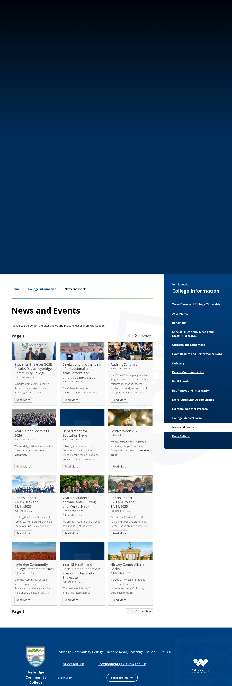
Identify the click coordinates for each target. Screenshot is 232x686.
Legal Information (122, 677)
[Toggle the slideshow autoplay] (188, 242)
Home (16, 289)
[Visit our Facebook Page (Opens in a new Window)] (195, 15)
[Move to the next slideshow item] (178, 242)
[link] (129, 336)
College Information (42, 289)
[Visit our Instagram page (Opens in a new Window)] (185, 15)
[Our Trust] (200, 666)
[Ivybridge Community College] (18, 21)
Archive (146, 336)
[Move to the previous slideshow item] (168, 242)
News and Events (75, 289)
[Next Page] (135, 336)
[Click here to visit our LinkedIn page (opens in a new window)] (205, 15)
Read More (23, 400)
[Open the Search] (216, 15)
